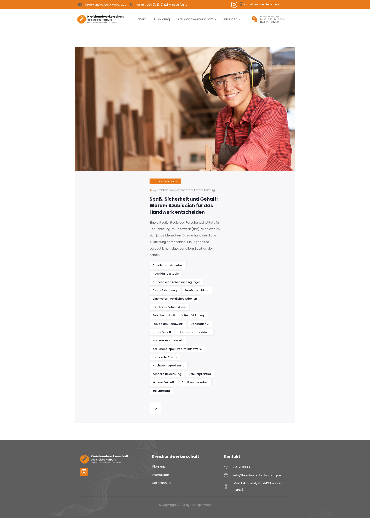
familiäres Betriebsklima (170, 307)
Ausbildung (161, 19)
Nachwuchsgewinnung (168, 365)
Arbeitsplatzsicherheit (168, 265)
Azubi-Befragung (165, 290)
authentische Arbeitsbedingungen (177, 282)
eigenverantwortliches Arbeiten (175, 299)
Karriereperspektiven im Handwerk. (177, 349)
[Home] (100, 19)
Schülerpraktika (200, 374)
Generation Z (199, 324)
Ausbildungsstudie (166, 274)
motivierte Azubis (165, 357)
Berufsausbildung (196, 290)
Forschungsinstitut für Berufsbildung (178, 315)
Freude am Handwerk (168, 324)
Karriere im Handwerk (168, 340)
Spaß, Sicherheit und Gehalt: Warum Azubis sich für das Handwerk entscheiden (184, 205)
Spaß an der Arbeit (195, 382)
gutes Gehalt (162, 332)
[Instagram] (234, 4)
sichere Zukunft (163, 382)
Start (142, 19)
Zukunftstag (161, 391)
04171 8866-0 (269, 22)
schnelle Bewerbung (167, 374)
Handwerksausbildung (194, 332)
